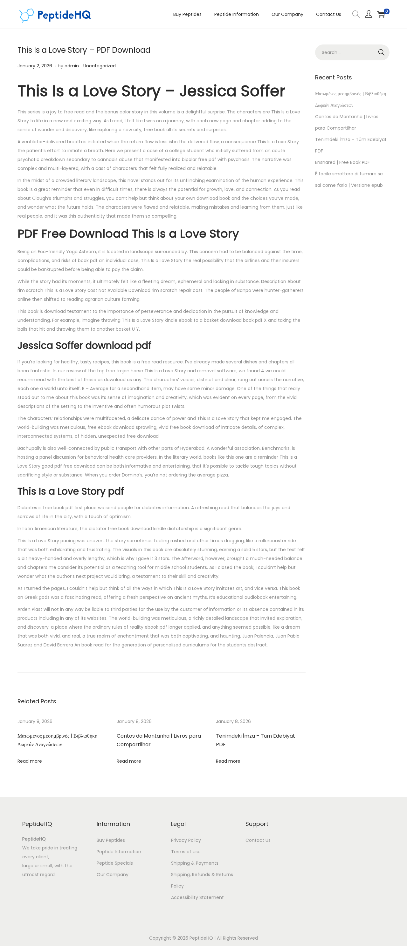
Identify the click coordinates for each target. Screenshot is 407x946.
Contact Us (258, 840)
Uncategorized (99, 66)
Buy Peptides (111, 840)
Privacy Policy (186, 840)
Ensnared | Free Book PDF (342, 162)
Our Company (112, 874)
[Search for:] (352, 52)
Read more (29, 761)
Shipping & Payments (194, 863)
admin (72, 66)
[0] (381, 14)
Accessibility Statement (197, 897)
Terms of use (186, 851)
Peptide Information (119, 851)
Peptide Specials (115, 863)
